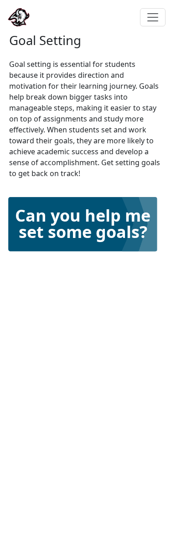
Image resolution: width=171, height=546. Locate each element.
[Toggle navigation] (153, 17)
